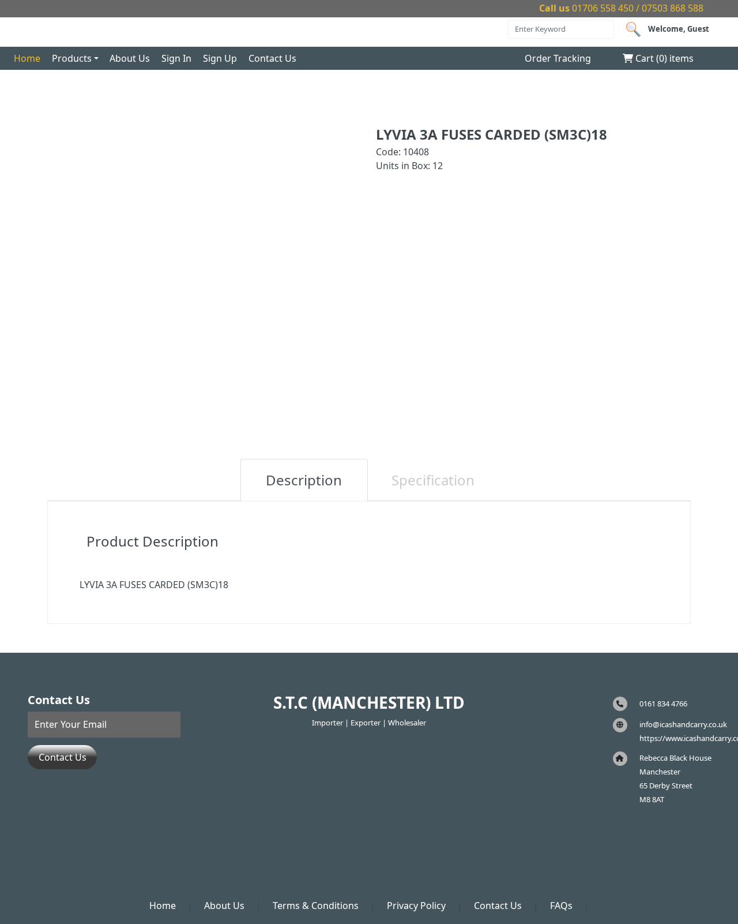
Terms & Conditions (316, 905)
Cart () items (663, 58)
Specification (433, 479)
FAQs (561, 905)
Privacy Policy (416, 905)
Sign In (176, 58)
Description (304, 479)
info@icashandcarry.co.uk (683, 724)
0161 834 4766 (663, 703)
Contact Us (272, 58)
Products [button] (72, 58)
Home (27, 58)
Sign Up (220, 58)
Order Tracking (558, 58)
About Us (130, 58)
